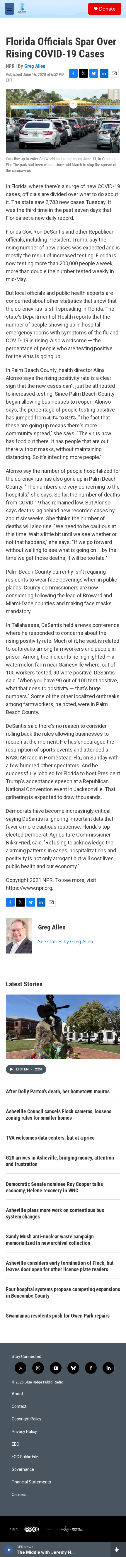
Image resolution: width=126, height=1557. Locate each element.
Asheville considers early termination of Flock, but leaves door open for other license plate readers (60, 1266)
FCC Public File (25, 1457)
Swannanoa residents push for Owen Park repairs (58, 1316)
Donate (107, 8)
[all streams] (118, 1549)
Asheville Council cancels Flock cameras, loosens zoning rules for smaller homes (58, 1114)
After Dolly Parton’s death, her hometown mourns (58, 1091)
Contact (19, 1406)
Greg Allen (34, 66)
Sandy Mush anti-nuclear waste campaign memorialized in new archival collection (50, 1239)
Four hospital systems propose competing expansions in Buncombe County (63, 1292)
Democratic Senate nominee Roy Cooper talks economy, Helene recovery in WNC (54, 1187)
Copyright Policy (26, 1419)
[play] (9, 1550)
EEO (15, 1444)
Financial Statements (31, 1482)
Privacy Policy (24, 1431)
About (17, 1394)
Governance (23, 1469)
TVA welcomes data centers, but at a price (50, 1138)
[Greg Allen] (19, 935)
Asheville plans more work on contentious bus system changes (55, 1213)
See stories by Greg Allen (65, 941)
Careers (19, 1495)
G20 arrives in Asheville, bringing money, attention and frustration (60, 1161)
